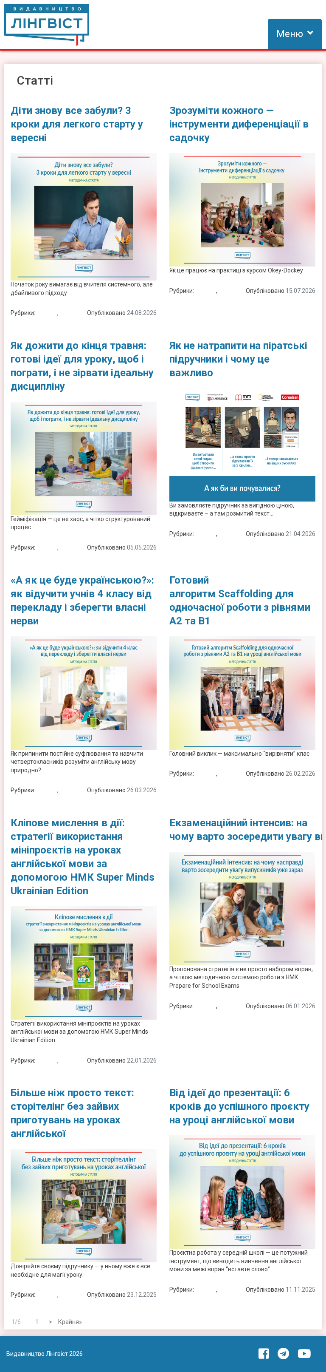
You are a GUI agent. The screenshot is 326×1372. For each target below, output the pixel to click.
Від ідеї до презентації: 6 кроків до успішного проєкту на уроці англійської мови (239, 1106)
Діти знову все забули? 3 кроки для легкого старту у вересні (77, 124)
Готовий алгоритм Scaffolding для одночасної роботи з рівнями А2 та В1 (239, 600)
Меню (289, 33)
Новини (47, 312)
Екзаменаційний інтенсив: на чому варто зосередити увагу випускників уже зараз (242, 829)
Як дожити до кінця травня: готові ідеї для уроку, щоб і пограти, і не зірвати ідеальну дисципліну (82, 366)
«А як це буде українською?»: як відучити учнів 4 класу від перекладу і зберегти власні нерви (82, 600)
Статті (68, 312)
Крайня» (70, 1321)
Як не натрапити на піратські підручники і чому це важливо (238, 359)
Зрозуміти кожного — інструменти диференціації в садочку (239, 124)
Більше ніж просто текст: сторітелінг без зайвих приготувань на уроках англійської (72, 1113)
